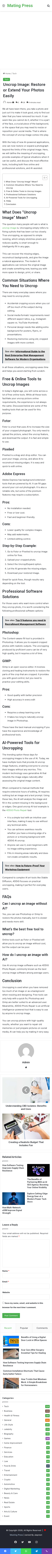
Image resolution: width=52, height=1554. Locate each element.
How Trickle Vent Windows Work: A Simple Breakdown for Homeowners (34, 1382)
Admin (9, 102)
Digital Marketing (12, 1489)
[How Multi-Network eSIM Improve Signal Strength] (13, 1198)
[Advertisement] (26, 41)
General (7, 1420)
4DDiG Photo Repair (16, 810)
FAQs (8, 201)
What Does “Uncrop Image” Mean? (22, 181)
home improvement (13, 1443)
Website (6, 1292)
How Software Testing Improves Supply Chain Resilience (13, 1168)
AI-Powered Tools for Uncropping (21, 198)
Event (6, 1516)
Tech (14, 73)
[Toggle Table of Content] (43, 177)
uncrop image (9, 228)
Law (6, 1461)
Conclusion (11, 204)
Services (8, 1452)
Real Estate (9, 1502)
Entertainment (10, 1475)
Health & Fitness (11, 1415)
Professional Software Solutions (21, 194)
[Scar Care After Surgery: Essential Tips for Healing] (11, 1353)
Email (5, 1281)
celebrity (8, 1429)
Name (5, 1271)
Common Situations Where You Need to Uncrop (24, 186)
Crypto (7, 1479)
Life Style (8, 1425)
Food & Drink (10, 1466)
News (6, 1498)
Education (8, 1457)
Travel (7, 1470)
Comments (42, 1328)
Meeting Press (16, 1535)
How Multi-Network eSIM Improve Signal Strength (12, 1210)
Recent (8, 1328)
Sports (7, 1507)
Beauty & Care (11, 1493)
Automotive (9, 1484)
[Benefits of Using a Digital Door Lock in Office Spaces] (11, 1341)
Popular (24, 1328)
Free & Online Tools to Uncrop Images (23, 191)
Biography (8, 1434)
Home (8, 73)
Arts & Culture (10, 1511)
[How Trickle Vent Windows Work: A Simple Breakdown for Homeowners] (11, 1383)
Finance (7, 1447)
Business (8, 1411)
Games (7, 1438)
